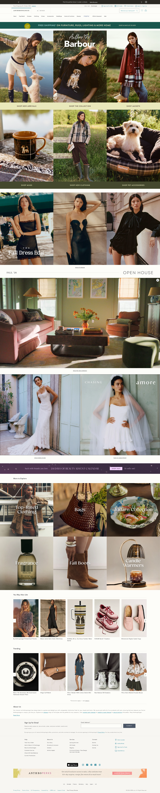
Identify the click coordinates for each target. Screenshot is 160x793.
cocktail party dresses (89, 712)
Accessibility (44, 790)
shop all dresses (80, 267)
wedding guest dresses (104, 712)
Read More (16, 715)
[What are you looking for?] (137, 11)
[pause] (157, 280)
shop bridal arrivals (40, 458)
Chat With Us (120, 750)
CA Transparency (35, 790)
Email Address (85, 722)
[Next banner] (141, 2)
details (34, 6)
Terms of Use (25, 790)
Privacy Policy (101, 732)
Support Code (61, 790)
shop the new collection (80, 370)
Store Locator (121, 740)
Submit (129, 726)
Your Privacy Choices (72, 790)
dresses (46, 712)
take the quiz (94, 2)
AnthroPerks (120, 743)
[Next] (145, 621)
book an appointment (120, 458)
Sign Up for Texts (122, 747)
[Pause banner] (146, 2)
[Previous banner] (19, 2)
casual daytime (117, 712)
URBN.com (53, 790)
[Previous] (15, 621)
